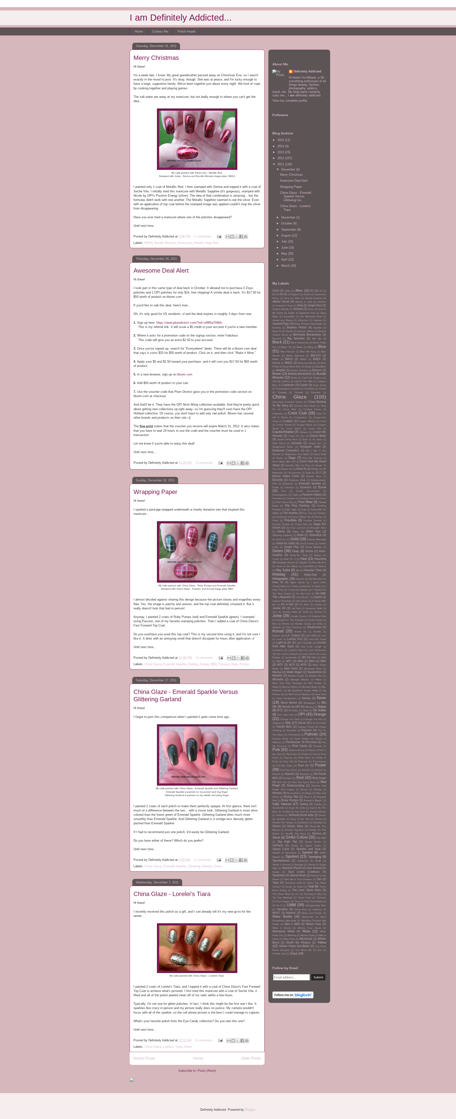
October (287, 223)
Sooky (294, 845)
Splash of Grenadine (284, 852)
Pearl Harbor (301, 738)
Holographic (280, 578)
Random (304, 774)
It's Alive (304, 604)
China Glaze (152, 664)
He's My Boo (319, 562)
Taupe (288, 886)
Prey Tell (288, 761)
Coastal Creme (312, 409)
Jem (274, 612)
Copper (288, 420)
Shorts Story (295, 826)
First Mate (305, 502)
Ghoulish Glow (318, 527)
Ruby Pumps (240, 664)
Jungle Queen (299, 616)
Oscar (302, 722)
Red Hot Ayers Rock (303, 782)
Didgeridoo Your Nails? (297, 454)
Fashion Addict (312, 494)
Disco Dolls (320, 454)
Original (276, 723)
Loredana (277, 650)
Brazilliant (321, 366)
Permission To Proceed (301, 742)
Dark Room (278, 443)
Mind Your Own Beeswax (287, 683)
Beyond (276, 338)
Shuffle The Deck (295, 833)
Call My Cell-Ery (281, 381)
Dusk (308, 472)
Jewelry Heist (289, 612)
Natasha (306, 694)
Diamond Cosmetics (285, 450)
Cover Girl (315, 428)
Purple (320, 765)
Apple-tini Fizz (307, 313)
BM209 (276, 363)
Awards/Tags (280, 323)
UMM (291, 905)
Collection (277, 413)
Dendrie (296, 443)
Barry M (276, 331)
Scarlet (286, 811)
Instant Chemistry (281, 601)
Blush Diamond (295, 355)
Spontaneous (281, 860)
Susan (276, 872)
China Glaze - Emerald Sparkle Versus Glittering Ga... (295, 196)
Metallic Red (202, 243)
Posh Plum (304, 757)
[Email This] (227, 236)
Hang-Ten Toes (299, 555)
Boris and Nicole (307, 363)
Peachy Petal (280, 738)
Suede (311, 864)
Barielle (318, 327)
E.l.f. (319, 472)
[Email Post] (218, 236)
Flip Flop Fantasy (297, 505)
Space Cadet (313, 845)
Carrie (303, 384)
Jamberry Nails (314, 608)
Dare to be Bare (312, 439)
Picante (318, 746)
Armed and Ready (282, 320)
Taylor (300, 886)
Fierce (322, 498)
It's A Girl (287, 604)
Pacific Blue (284, 726)
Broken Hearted (299, 370)
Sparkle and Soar (308, 848)
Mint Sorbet (315, 683)
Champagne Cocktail (287, 388)
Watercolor (308, 916)
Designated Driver (282, 447)
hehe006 (308, 566)
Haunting (320, 558)
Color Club (297, 413)
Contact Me (160, 31)
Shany (318, 819)
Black (277, 342)
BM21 (289, 362)
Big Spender (296, 338)
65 (281, 294)
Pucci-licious (319, 761)
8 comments (204, 1040)
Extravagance (280, 494)
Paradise (291, 730)
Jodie (306, 612)
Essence (305, 487)
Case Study (319, 385)
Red (215, 243)
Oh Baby (293, 710)
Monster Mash (309, 687)
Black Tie (286, 347)
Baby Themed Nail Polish (308, 323)
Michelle (277, 679)
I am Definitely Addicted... (181, 18)
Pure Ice (303, 765)
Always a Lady (303, 301)
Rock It (308, 797)
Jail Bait (296, 608)
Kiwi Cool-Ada (294, 627)
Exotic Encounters (307, 491)
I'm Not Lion (303, 593)
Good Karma (307, 543)
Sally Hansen (281, 804)
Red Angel (319, 777)
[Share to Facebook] (241, 236)
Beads (289, 331)
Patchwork (294, 734)
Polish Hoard (186, 31)
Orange (320, 714)
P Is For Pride (318, 723)
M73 (292, 664)
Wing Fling (289, 939)
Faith (295, 494)
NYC (280, 710)
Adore (307, 294)
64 (273, 294)
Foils (303, 509)
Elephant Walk (297, 480)
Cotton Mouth (283, 424)
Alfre (297, 298)
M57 (289, 661)
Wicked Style (307, 935)
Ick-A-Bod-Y (302, 597)
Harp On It (289, 559)
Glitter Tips (313, 531)
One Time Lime (285, 714)
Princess (303, 761)
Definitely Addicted (307, 71)
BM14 (148, 243)
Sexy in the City (299, 819)
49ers (299, 290)
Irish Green (302, 601)
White (306, 931)
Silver (188, 1046)
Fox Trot (307, 513)
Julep (277, 616)
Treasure (321, 897)
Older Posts (251, 1058)
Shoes (276, 826)
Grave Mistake (313, 547)
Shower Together (294, 830)
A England (293, 294)
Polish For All (309, 754)
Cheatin (298, 392)
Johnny (318, 612)
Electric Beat (313, 476)
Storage (298, 864)
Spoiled (292, 856)
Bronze (317, 370)
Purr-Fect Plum (288, 770)
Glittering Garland (200, 866)
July (284, 241)
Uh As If (277, 905)
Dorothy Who (292, 465)
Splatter (307, 852)
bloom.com (184, 374)
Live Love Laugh (311, 646)
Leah (279, 639)
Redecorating (295, 785)
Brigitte (280, 370)
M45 (323, 657)
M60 (213, 664)
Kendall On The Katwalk (290, 620)
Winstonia (305, 938)
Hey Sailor (283, 570)
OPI (301, 714)
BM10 (289, 358)
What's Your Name (309, 928)
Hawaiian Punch (285, 562)
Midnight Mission (299, 679)
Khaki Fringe (315, 620)
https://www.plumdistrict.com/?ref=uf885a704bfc (189, 322)
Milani (318, 679)
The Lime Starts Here (306, 889)
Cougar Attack (304, 424)
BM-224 (316, 355)
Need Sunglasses (287, 698)
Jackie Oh (279, 608)
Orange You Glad (290, 719)
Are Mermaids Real (311, 316)
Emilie (275, 487)
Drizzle (314, 469)
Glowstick (315, 534)
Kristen (276, 635)
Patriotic (311, 734)
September (289, 229)
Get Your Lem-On (295, 527)
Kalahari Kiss (319, 616)
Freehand (281, 517)
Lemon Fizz (295, 638)
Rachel (289, 773)
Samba (318, 804)
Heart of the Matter (287, 566)
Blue (322, 347)
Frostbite (291, 520)
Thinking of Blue (313, 894)
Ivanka (318, 604)
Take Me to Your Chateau (298, 879)
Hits (298, 570)
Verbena (317, 909)
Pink (276, 750)
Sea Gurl (300, 811)
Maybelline (315, 671)
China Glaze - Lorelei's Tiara (171, 893)
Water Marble (282, 916)
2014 (281, 146)
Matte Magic (294, 671)
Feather (291, 498)
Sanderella (278, 807)
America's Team (284, 305)
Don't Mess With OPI (284, 461)
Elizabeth (288, 483)
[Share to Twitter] (236, 236)
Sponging (314, 856)
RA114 (318, 770)
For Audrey (291, 512)
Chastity (282, 392)
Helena (322, 566)
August (286, 235)
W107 (276, 912)
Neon (321, 698)
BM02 (275, 359)
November (288, 217)
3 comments (204, 463)
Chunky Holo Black (305, 405)
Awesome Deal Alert (161, 270)
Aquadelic (289, 316)
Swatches (278, 875)
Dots (307, 465)
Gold (294, 539)
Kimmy (285, 623)
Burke (294, 377)
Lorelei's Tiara (172, 1046)
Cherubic (316, 392)
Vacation (282, 909)
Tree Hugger (283, 901)
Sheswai (317, 822)
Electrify (277, 479)
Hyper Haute (297, 582)
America (321, 301)
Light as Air (283, 642)
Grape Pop (291, 546)
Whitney (291, 935)
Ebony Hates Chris (285, 476)
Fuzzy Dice (301, 524)
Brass (308, 366)
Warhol (290, 912)
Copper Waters (307, 421)
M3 (304, 657)
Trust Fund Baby (313, 901)
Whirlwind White (283, 931)
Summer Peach (292, 867)
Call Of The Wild (303, 381)
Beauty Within (305, 331)
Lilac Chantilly (304, 642)
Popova (288, 757)
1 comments (202, 236)
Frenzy (318, 517)
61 (312, 290)
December (288, 169)
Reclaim (287, 778)
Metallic (277, 675)
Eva (283, 491)
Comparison (300, 417)
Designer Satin (310, 446)
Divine (279, 458)
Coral (323, 421)
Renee (304, 789)
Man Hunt (291, 668)
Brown (276, 373)
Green (218, 866)
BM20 (317, 358)
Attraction (303, 320)
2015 (281, 140)
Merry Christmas (156, 57)
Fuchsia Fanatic (313, 520)
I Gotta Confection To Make (305, 586)
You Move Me (303, 950)
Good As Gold (285, 543)
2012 (281, 158)
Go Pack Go (279, 539)
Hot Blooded (316, 579)
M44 (314, 657)
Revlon (277, 792)
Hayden (303, 562)
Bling (310, 347)
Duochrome (294, 472)
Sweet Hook (298, 875)
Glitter (295, 531)
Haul (303, 558)
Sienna (316, 833)
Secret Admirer (318, 811)
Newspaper (310, 703)
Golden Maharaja (316, 539)
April (284, 259)
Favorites (277, 498)
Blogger (250, 1109)
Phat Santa (299, 745)
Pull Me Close (284, 765)
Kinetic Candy (303, 623)
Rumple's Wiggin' (313, 800)
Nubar (322, 706)
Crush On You (296, 436)
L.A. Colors (292, 635)
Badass (276, 327)
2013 (281, 152)
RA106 (306, 770)
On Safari (319, 710)
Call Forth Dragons (312, 377)
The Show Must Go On (285, 894)
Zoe (320, 950)
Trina (297, 901)
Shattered (303, 822)
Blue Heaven (287, 351)
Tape (275, 882)
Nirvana (309, 707)
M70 (280, 664)
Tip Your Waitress (282, 897)
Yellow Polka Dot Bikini (294, 946)
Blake (300, 347)
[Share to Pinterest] (245, 236)
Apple (291, 313)
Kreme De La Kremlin (307, 631)
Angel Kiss (315, 305)
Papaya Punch (306, 726)
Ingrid (318, 596)
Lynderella (291, 657)
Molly (275, 687)
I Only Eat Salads (298, 589)
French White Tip (300, 517)
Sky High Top (287, 841)
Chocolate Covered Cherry (287, 402)
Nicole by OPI (291, 706)
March (286, 265)
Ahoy (287, 298)
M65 (323, 661)
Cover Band (293, 428)
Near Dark (320, 694)
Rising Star (291, 796)
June (285, 247)
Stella (318, 860)
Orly (288, 723)
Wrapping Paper (155, 491)
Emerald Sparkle (174, 664)
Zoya (293, 953)
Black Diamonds (300, 342)
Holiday (193, 664)
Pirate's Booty (296, 750)
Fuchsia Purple (281, 524)
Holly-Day (310, 574)
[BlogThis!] (232, 236)
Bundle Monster (165, 243)
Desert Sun (315, 443)
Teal (311, 886)
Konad (204, 664)
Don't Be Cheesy (312, 458)
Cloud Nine (289, 409)
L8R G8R (310, 635)
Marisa (276, 671)
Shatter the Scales (282, 822)
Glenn (281, 531)
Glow (300, 534)
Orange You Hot (313, 719)
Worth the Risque (298, 942)
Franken (321, 513)
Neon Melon (289, 702)
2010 (275, 290)
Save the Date (297, 807)
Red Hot (282, 782)
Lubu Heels (309, 654)
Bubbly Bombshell (300, 373)
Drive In (301, 468)
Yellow (321, 942)
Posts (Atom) (207, 1070)
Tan (319, 879)
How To (277, 582)
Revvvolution (294, 793)
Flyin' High (291, 509)
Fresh (275, 520)
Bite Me (317, 338)
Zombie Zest (279, 953)
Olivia (306, 710)
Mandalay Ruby (313, 668)
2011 (281, 164)
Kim (274, 623)
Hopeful (300, 579)
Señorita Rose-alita (301, 814)
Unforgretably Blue (315, 905)
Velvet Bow (300, 909)
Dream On (286, 469)
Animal (297, 308)
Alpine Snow (280, 301)
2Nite (287, 290)
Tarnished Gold (293, 883)
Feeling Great (307, 498)
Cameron (288, 384)
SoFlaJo (277, 845)
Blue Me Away (308, 351)
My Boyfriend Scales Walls (303, 690)
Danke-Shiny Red (287, 439)
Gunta (309, 551)
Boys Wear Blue (292, 366)
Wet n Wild (292, 923)
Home (139, 31)
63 (320, 290)
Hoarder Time (313, 570)
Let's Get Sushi (317, 639)
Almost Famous (313, 298)
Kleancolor (185, 243)
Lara (323, 635)
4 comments (204, 657)
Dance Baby (318, 435)
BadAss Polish (297, 327)
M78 (303, 664)
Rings (308, 793)
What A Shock (281, 928)
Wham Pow (313, 923)
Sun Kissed (314, 867)
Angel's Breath (280, 309)
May (284, 253)
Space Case (280, 848)
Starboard (302, 860)
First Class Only (285, 502)
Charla (322, 388)
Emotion (289, 487)
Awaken (318, 320)
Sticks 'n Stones (281, 864)
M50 (278, 661)
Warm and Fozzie (312, 913)
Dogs (292, 458)
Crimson (303, 432)
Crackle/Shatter (283, 432)
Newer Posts (144, 1058)
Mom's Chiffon (290, 687)
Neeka (306, 698)
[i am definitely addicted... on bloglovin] (293, 997)
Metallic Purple (296, 675)
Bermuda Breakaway (307, 334)
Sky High (321, 837)
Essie (322, 487)
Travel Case (304, 897)
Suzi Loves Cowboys (303, 871)
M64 (312, 661)
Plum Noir (291, 754)
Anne (311, 309)
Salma (304, 804)
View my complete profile (289, 100)
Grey (295, 551)
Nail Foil (293, 694)
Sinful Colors (297, 837)
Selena (280, 815)
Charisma (309, 388)
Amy (300, 305)
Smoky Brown (313, 841)
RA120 (276, 774)
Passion (223, 664)
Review (318, 789)
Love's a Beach (289, 654)
